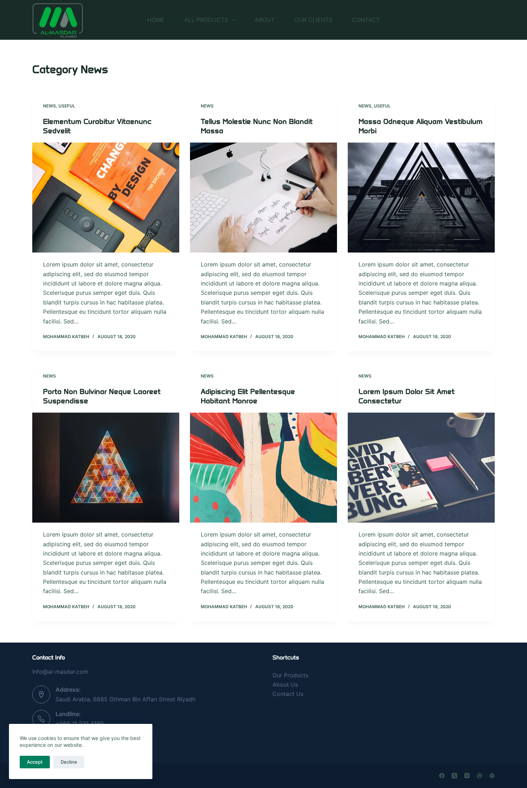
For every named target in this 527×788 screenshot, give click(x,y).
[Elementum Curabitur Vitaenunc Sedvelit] (105, 198)
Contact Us (287, 693)
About (265, 19)
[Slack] (492, 775)
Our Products (290, 675)
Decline (69, 762)
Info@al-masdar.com (60, 671)
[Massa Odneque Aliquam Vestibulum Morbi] (421, 198)
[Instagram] (467, 775)
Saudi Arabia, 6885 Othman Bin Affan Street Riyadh (125, 699)
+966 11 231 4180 (80, 723)
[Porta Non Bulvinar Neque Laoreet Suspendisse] (105, 468)
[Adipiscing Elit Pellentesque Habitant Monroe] (263, 468)
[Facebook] (442, 775)
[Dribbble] (479, 775)
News (49, 106)
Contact (366, 19)
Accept (35, 762)
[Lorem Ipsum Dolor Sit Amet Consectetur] (421, 468)
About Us (285, 684)
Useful (66, 106)
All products (206, 19)
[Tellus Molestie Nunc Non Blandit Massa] (263, 198)
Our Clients (313, 19)
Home (156, 19)
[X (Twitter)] (454, 775)
